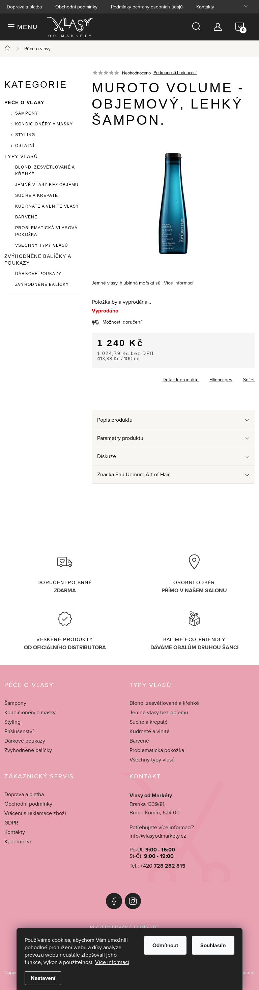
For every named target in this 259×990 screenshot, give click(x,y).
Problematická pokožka (157, 750)
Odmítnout (165, 945)
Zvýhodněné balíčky (42, 284)
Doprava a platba (24, 6)
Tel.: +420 (157, 866)
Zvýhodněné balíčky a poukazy (37, 259)
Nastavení (43, 978)
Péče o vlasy (24, 102)
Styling (25, 134)
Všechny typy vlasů (41, 245)
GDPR (11, 822)
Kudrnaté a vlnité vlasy (47, 206)
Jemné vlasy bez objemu (47, 184)
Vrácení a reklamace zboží (35, 813)
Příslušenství (19, 731)
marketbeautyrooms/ (133, 901)
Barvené (26, 217)
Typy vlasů (21, 156)
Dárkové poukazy (38, 273)
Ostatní (24, 145)
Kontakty (205, 6)
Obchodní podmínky (76, 6)
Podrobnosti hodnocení (175, 73)
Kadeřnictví (17, 841)
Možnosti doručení (122, 322)
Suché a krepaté (36, 195)
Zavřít (129, 377)
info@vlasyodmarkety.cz (158, 835)
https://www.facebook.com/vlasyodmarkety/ (114, 901)
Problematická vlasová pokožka (46, 231)
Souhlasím (213, 945)
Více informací (112, 962)
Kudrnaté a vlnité (150, 731)
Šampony (26, 113)
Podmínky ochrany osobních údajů (147, 6)
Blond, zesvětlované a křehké (45, 170)
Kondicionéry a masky (44, 124)
